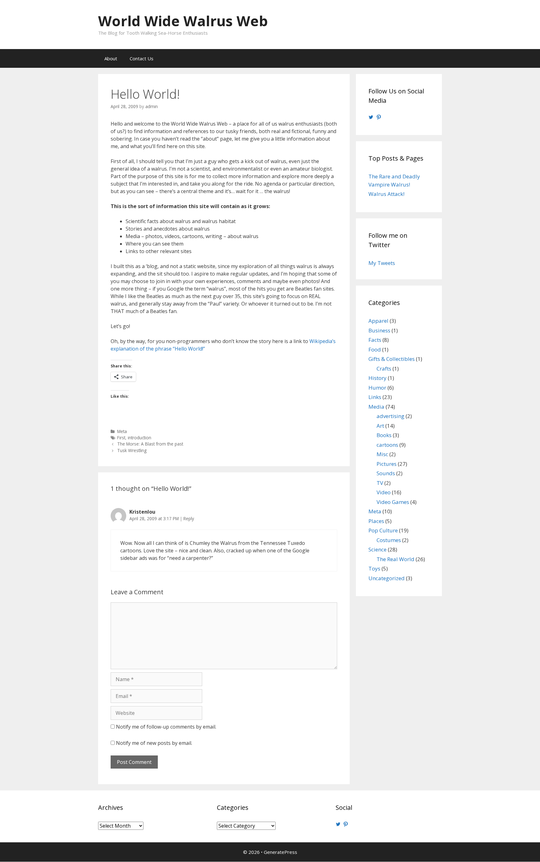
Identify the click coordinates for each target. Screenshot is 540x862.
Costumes (389, 540)
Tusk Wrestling (132, 450)
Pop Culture (383, 530)
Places (376, 521)
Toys (374, 568)
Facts (374, 339)
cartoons (387, 444)
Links (374, 397)
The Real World (395, 559)
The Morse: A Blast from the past (150, 444)
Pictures (387, 463)
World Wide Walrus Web (183, 20)
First (121, 438)
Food (374, 349)
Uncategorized (386, 578)
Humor (377, 387)
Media (376, 406)
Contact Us (141, 58)
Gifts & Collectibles (391, 358)
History (377, 377)
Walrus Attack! (386, 193)
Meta (122, 431)
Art (380, 425)
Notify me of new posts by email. (154, 743)
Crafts (384, 368)
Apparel (378, 320)
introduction (139, 438)
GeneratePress (280, 852)
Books (384, 435)
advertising (390, 416)
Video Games (393, 502)
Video (384, 492)
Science (377, 549)
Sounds (386, 473)
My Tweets (381, 263)
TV (380, 482)
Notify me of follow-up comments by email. (166, 726)
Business (379, 330)
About (110, 58)
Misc (382, 454)
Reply (188, 518)
